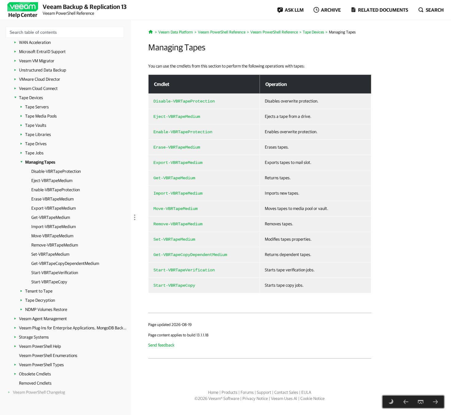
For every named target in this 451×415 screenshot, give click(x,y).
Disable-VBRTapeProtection (56, 171)
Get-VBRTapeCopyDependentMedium (65, 263)
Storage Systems (34, 337)
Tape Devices (31, 97)
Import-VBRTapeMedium (53, 226)
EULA (306, 392)
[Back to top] (420, 401)
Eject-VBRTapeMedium (51, 180)
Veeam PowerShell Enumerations (48, 355)
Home (213, 392)
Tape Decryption (40, 300)
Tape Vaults (35, 125)
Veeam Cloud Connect (38, 88)
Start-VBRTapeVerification (54, 272)
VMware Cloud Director (39, 79)
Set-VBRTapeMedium (50, 254)
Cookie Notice (312, 398)
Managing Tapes (40, 162)
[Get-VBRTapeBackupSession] (406, 401)
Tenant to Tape (38, 291)
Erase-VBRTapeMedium (52, 198)
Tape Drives (36, 143)
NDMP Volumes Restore (46, 309)
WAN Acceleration (35, 42)
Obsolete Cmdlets (35, 373)
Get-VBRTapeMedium (50, 217)
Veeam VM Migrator (36, 60)
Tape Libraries (38, 134)
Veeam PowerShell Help (40, 346)
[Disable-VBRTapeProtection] (435, 401)
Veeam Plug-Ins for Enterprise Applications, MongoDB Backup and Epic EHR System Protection (72, 327)
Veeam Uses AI (284, 398)
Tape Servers (37, 106)
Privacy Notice (255, 398)
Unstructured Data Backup (42, 70)
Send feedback (161, 345)
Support (264, 392)
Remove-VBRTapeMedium (54, 244)
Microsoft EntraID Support (42, 51)
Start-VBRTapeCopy (49, 281)
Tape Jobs (34, 152)
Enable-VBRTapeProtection (55, 189)
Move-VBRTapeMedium (52, 235)
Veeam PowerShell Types (41, 364)
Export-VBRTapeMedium (53, 208)
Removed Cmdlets (35, 383)
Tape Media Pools (41, 116)
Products (229, 392)
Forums (247, 392)
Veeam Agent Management (43, 318)
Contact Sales (286, 392)
